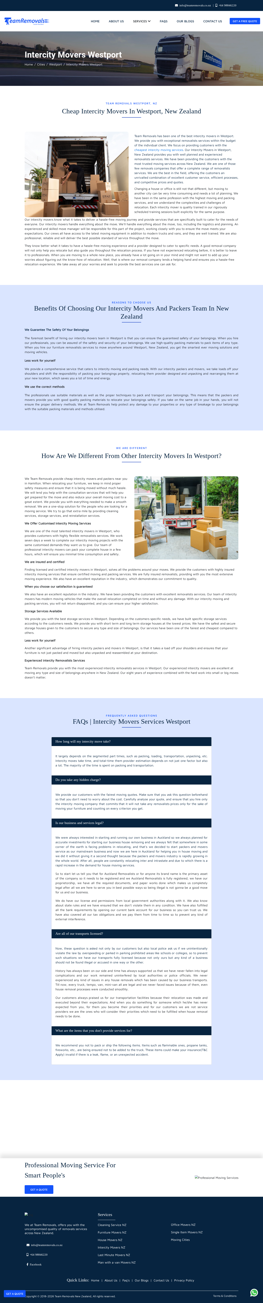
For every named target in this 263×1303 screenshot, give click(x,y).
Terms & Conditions (224, 1295)
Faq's (126, 1280)
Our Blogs (185, 21)
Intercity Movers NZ (111, 1247)
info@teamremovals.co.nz (195, 5)
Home (29, 64)
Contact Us (212, 21)
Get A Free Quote (245, 21)
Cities (41, 64)
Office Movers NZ (183, 1224)
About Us (116, 21)
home (95, 21)
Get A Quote (14, 1293)
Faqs (164, 21)
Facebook (36, 1264)
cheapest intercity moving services (158, 150)
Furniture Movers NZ (112, 1232)
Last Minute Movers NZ (114, 1255)
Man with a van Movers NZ (117, 1262)
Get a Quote (39, 1189)
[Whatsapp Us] (254, 1292)
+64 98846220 (227, 5)
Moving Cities (180, 1239)
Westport (55, 64)
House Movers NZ (110, 1240)
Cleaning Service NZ (112, 1225)
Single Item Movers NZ (187, 1232)
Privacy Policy (184, 1280)
